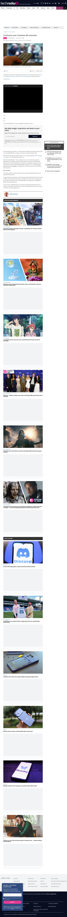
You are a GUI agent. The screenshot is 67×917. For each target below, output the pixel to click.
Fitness (28, 8)
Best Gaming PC (31, 883)
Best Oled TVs (44, 883)
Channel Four (6, 79)
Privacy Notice (7, 141)
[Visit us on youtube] (45, 3)
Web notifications (52, 906)
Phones (3, 8)
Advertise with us (37, 906)
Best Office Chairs (55, 886)
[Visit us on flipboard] (47, 3)
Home (48, 8)
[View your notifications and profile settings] (59, 3)
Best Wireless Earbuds (56, 883)
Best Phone (43, 878)
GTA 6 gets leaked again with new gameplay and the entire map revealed (54, 153)
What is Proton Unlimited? (53, 171)
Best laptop (24, 27)
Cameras (43, 8)
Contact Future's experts (24, 903)
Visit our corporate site (51, 894)
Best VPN (56, 27)
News (5, 38)
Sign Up (12, 902)
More (52, 8)
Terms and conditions (53, 903)
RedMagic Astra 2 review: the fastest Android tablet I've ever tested (54, 160)
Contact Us (36, 903)
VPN (38, 8)
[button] (64, 3)
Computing (9, 8)
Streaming (22, 8)
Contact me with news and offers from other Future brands (13, 898)
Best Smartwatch (44, 886)
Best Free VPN (17, 881)
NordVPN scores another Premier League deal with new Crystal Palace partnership (54, 166)
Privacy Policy (17, 907)
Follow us (33, 71)
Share (6, 71)
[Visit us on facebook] (41, 3)
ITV (39, 76)
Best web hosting (34, 27)
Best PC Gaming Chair (32, 886)
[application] (23, 98)
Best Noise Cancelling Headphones (58, 881)
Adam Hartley (12, 38)
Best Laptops (31, 878)
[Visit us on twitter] (43, 3)
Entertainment (12, 31)
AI (14, 8)
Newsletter (40, 71)
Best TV (42, 881)
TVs (17, 8)
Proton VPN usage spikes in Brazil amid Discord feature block (54, 147)
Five (4, 115)
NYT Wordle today (46, 27)
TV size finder (15, 27)
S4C (4, 121)
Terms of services (20, 140)
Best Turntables (54, 878)
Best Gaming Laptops (32, 881)
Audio (33, 8)
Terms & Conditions (11, 908)
